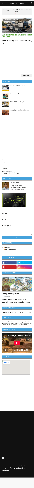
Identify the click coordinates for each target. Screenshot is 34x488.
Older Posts (26, 75)
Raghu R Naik (15, 182)
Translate (19, 173)
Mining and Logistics (10, 294)
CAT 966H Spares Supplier (17, 102)
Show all (17, 14)
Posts (7, 247)
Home (10, 466)
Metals (30, 475)
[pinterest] (9, 267)
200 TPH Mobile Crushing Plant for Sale (17, 36)
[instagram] (24, 267)
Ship (19, 468)
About (15, 466)
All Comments (10, 250)
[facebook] (9, 262)
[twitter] (24, 262)
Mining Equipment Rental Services (19, 110)
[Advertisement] (17, 59)
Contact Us (22, 466)
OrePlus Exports (17, 3)
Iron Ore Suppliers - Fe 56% (17, 85)
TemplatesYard (16, 475)
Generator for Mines (15, 94)
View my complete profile (17, 189)
